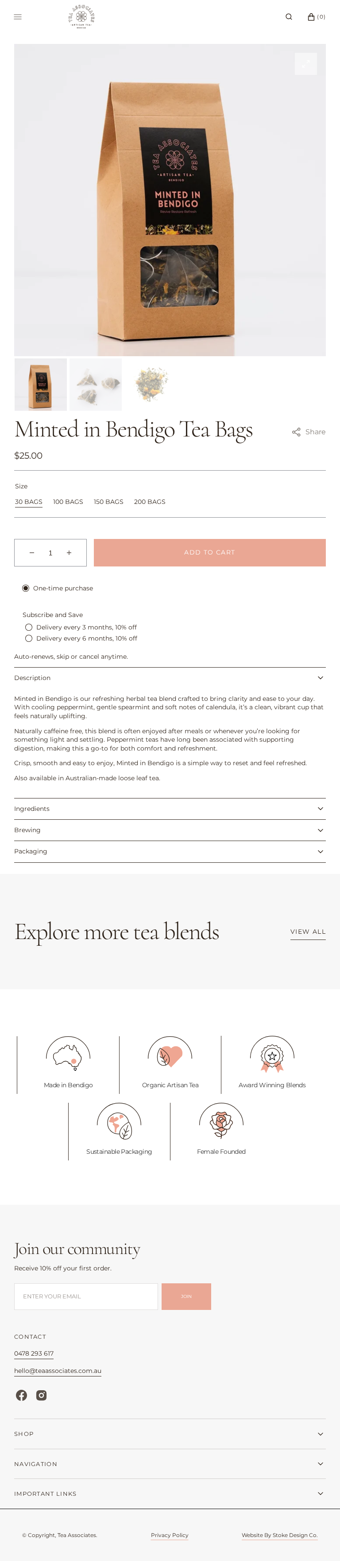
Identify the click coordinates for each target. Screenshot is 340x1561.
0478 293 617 (34, 1353)
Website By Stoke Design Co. (280, 1535)
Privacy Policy (170, 1535)
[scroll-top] (319, 1540)
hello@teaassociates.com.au (57, 1371)
